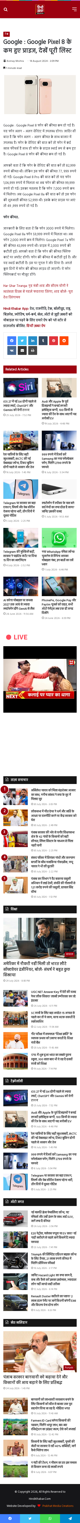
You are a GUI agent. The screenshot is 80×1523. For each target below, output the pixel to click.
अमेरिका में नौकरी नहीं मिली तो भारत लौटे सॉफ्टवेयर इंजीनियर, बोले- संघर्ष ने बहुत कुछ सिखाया (36, 969)
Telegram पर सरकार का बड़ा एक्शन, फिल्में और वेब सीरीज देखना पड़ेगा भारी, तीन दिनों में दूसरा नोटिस (19, 509)
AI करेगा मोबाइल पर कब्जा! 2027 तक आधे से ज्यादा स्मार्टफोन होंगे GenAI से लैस (18, 604)
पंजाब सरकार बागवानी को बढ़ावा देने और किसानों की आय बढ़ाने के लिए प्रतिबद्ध (35, 1380)
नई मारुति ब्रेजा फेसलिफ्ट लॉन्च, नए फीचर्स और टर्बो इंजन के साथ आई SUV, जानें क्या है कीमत (52, 1217)
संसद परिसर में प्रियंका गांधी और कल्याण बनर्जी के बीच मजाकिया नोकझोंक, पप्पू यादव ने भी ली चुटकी (53, 862)
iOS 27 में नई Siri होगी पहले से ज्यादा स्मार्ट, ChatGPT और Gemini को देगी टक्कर (19, 406)
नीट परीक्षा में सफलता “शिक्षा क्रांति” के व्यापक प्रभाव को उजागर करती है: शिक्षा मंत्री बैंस (52, 1038)
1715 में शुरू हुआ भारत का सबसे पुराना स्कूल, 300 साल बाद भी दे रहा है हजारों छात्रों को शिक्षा (51, 1059)
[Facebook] (11, 340)
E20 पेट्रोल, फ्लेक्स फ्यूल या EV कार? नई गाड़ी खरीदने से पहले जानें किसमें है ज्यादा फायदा (53, 1238)
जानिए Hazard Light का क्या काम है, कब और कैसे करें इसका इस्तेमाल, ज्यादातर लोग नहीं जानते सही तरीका (53, 1280)
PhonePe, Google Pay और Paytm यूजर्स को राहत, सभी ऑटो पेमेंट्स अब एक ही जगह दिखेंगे (59, 607)
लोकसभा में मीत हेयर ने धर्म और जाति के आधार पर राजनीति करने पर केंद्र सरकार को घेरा (53, 816)
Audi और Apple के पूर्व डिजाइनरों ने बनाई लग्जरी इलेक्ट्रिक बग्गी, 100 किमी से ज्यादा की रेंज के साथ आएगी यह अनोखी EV (59, 410)
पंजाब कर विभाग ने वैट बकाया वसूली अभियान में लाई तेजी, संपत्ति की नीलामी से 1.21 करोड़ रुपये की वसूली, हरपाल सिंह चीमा (53, 885)
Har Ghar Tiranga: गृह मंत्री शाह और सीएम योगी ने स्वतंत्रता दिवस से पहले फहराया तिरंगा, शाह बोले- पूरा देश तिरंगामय (38, 291)
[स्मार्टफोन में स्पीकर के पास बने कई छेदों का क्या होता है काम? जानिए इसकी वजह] (59, 489)
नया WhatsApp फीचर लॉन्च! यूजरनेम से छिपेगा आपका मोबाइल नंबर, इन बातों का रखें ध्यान (58, 558)
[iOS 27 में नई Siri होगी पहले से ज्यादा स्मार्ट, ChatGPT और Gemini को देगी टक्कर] (20, 388)
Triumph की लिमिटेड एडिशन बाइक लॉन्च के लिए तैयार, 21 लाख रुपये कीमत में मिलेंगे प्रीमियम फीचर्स (53, 1259)
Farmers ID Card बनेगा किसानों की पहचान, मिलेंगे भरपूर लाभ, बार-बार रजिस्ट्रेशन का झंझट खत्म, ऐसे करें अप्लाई (53, 1425)
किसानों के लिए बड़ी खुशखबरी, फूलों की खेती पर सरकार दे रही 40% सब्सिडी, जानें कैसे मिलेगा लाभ (53, 1446)
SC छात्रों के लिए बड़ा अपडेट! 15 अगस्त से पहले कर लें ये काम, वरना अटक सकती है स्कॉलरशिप (53, 1017)
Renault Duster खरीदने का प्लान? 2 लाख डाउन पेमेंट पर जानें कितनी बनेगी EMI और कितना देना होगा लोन (53, 1301)
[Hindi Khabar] (40, 9)
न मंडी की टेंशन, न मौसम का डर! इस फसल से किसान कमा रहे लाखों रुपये (54, 1465)
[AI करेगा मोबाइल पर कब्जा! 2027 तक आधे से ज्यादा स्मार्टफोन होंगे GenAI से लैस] (20, 586)
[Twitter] (22, 340)
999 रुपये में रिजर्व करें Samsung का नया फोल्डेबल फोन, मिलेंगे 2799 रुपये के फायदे (57, 461)
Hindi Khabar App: (16, 308)
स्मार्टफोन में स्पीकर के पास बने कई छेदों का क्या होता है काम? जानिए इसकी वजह (58, 507)
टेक (6, 34)
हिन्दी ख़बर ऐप (35, 326)
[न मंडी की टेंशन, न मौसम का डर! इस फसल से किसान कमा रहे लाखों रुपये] (15, 1469)
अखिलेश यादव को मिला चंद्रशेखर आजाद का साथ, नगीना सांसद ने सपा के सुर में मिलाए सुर (53, 795)
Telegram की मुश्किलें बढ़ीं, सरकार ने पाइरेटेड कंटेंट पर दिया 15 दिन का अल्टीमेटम (20, 556)
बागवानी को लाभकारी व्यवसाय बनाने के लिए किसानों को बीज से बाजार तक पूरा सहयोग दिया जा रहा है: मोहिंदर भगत (52, 1404)
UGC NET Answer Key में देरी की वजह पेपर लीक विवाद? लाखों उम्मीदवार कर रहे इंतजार (53, 996)
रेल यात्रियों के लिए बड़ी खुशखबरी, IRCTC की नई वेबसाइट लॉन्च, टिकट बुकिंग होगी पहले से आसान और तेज (18, 461)
